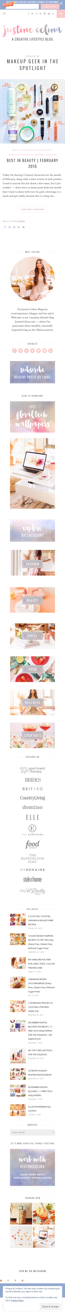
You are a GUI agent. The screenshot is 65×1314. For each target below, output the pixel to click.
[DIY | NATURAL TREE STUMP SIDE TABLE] (21, 1214)
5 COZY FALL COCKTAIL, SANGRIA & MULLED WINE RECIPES (40, 920)
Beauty (16, 150)
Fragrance (28, 150)
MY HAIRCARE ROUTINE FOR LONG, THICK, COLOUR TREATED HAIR (41, 963)
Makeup (47, 150)
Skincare (51, 154)
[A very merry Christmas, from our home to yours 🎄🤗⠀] (23, 1280)
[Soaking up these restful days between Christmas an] (15, 1280)
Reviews (39, 154)
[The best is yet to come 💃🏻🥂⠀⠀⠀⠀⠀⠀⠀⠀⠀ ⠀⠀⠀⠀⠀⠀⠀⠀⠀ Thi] (1, 1280)
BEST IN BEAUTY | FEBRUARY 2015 (32, 163)
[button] (32, 5)
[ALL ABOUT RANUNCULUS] (21, 1237)
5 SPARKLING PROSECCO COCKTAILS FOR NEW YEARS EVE (40, 1007)
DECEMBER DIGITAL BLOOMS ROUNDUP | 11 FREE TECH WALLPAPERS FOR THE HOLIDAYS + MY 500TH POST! (40, 1030)
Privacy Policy (17, 1300)
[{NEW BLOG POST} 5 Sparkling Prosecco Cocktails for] (8, 1280)
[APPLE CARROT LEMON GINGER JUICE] (44, 1214)
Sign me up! (50, 6)
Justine (22, 221)
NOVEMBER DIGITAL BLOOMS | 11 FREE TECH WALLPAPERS (40, 1091)
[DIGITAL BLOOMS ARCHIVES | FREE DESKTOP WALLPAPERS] (44, 1237)
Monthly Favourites (21, 154)
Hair (39, 150)
